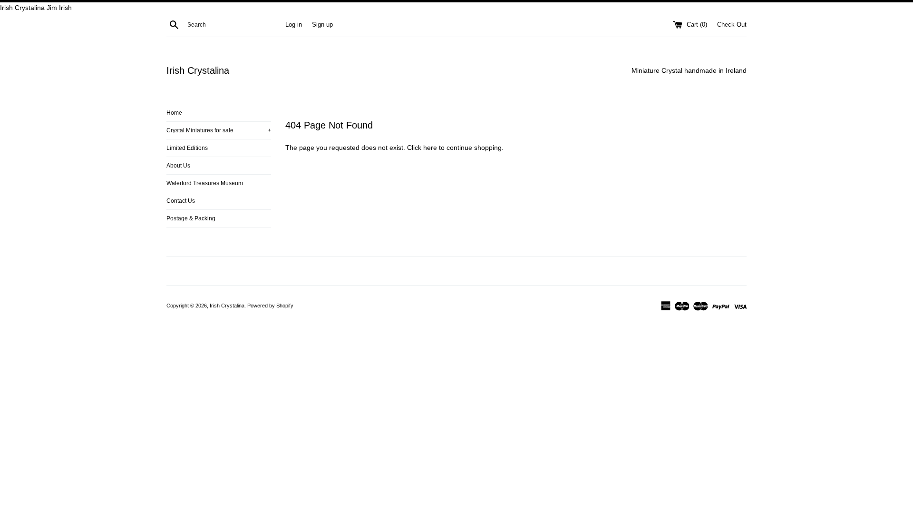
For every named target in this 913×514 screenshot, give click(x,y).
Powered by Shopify (270, 305)
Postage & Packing (190, 218)
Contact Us (180, 201)
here (430, 147)
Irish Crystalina (197, 70)
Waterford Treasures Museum (204, 183)
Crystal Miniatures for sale (218, 130)
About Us (178, 165)
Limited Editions (187, 148)
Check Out (732, 24)
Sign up (322, 24)
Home (174, 112)
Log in (293, 24)
